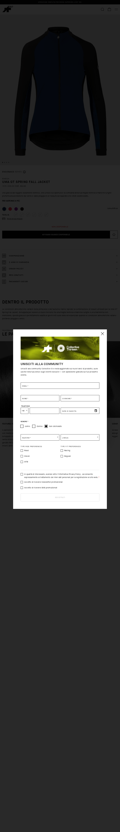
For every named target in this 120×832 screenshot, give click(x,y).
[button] (40, 437)
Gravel (27, 456)
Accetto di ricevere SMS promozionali (40, 487)
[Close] (102, 334)
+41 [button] (23, 410)
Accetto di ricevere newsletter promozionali (43, 482)
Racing (67, 450)
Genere (24, 421)
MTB (26, 462)
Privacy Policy (75, 474)
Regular (67, 456)
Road (26, 450)
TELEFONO (25, 406)
